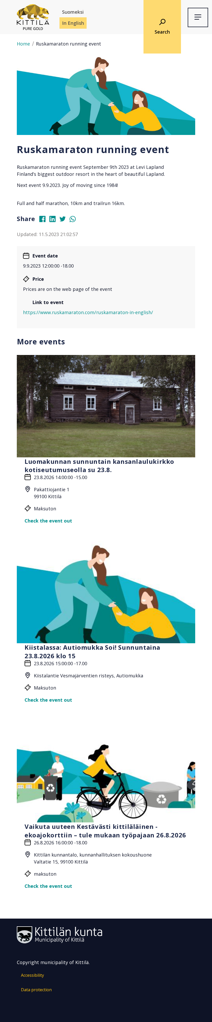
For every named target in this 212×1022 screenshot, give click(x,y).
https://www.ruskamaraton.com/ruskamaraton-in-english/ (88, 312)
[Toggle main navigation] (198, 17)
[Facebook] (44, 220)
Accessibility (32, 975)
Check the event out (48, 521)
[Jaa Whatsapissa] (75, 220)
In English (73, 23)
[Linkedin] (54, 220)
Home (23, 44)
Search (162, 32)
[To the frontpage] (33, 16)
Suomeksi (73, 12)
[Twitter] (64, 220)
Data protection (36, 990)
